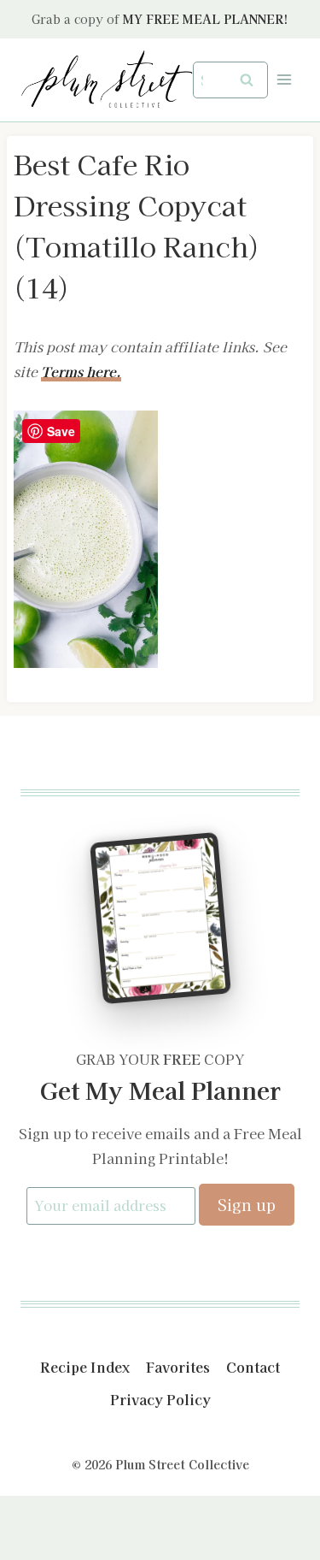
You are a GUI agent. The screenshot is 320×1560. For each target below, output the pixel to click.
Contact (253, 1366)
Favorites (178, 1366)
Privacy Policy (160, 1399)
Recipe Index (85, 1366)
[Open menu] (284, 80)
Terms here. (81, 371)
